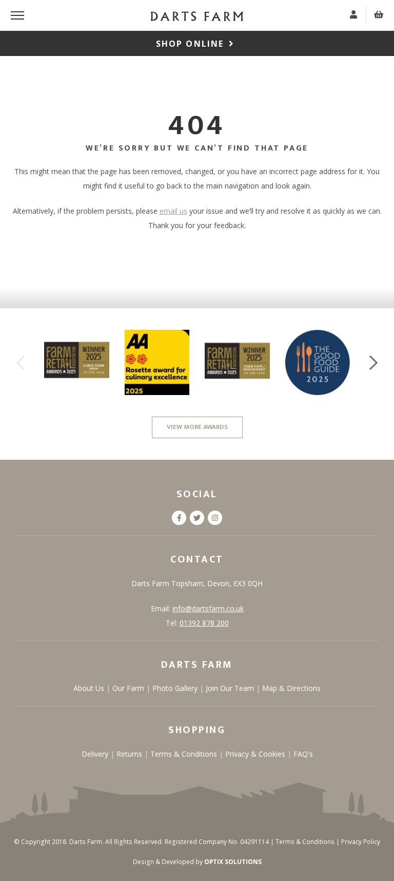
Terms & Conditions (184, 754)
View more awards (197, 427)
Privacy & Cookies (256, 754)
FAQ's (303, 754)
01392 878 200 (204, 623)
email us (173, 211)
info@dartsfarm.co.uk (208, 608)
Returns (130, 754)
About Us (89, 688)
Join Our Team (231, 688)
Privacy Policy (360, 841)
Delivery (96, 754)
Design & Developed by (197, 861)
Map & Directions (291, 688)
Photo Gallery (176, 688)
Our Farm (129, 688)
